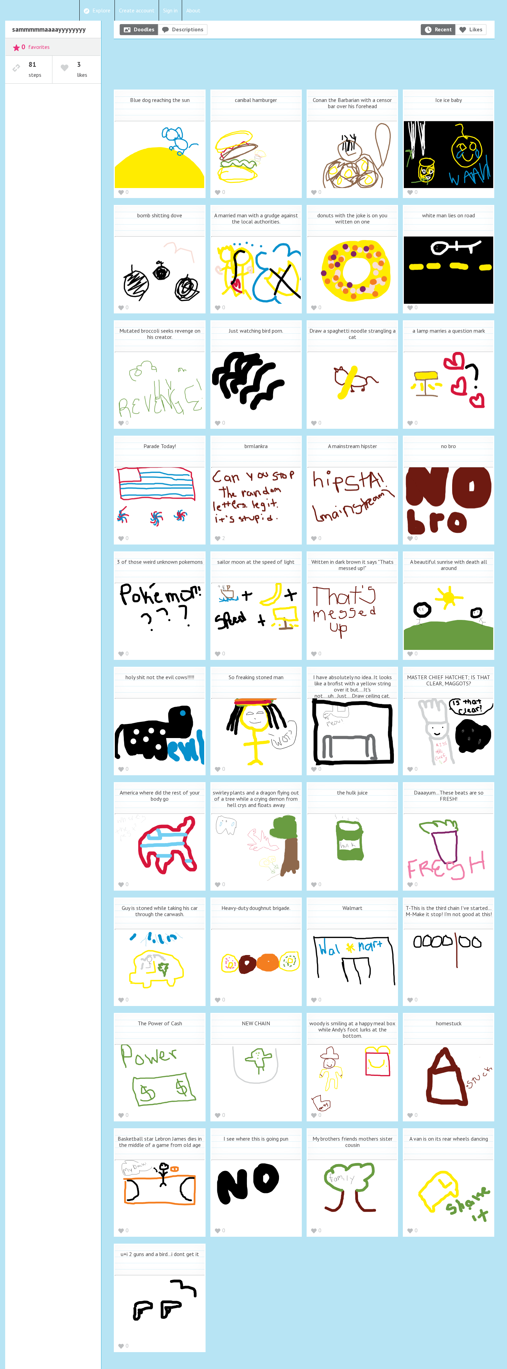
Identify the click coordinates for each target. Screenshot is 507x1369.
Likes (476, 29)
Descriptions (187, 29)
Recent (443, 29)
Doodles (144, 29)
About (193, 10)
